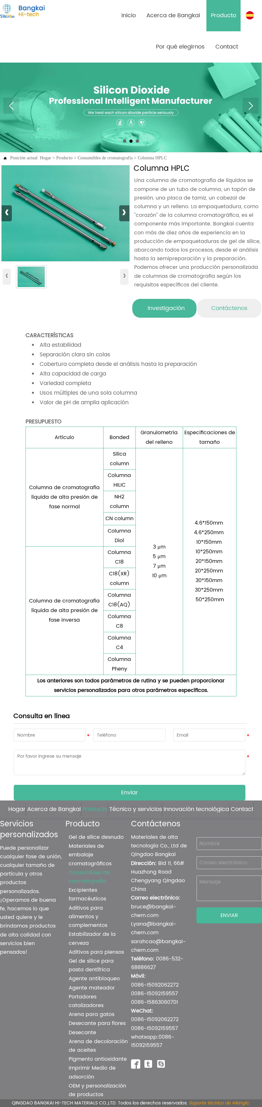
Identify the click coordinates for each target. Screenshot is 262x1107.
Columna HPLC (152, 157)
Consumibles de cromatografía (105, 157)
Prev (11, 106)
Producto (64, 157)
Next (250, 106)
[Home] (33, 11)
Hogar (45, 157)
